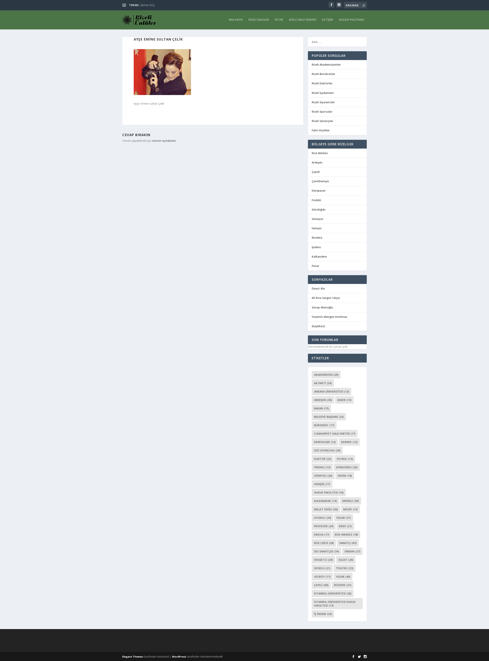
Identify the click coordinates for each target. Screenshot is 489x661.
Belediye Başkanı (329, 417)
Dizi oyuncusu (327, 450)
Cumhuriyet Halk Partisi (334, 433)
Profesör (323, 526)
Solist (345, 560)
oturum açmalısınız (164, 140)
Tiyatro (344, 568)
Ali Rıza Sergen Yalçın (326, 298)
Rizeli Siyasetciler (323, 102)
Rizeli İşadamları (323, 93)
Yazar (343, 576)
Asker (344, 400)
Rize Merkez (320, 153)
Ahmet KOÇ (147, 5)
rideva (321, 534)
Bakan (321, 408)
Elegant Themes (132, 656)
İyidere (316, 247)
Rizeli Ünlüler (259, 19)
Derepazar (319, 190)
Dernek (349, 442)
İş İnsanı (323, 614)
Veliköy (322, 576)
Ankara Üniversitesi (331, 391)
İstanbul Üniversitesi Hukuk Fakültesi (334, 603)
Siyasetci (323, 560)
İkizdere (317, 237)
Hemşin (317, 228)
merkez (350, 501)
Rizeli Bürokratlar (323, 74)
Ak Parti (323, 383)
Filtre (279, 19)
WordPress (179, 656)
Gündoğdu (318, 209)
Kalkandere (319, 256)
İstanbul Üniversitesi (332, 593)
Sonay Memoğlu (323, 307)
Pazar (315, 266)
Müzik (350, 509)
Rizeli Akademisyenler (326, 64)
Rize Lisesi (324, 543)
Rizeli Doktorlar (322, 83)
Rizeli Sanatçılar (322, 121)
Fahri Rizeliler (321, 130)
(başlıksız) (318, 326)
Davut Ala (318, 288)
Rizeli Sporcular (322, 111)
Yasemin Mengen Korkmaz (329, 317)
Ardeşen (317, 162)
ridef (345, 526)
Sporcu (322, 568)
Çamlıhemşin (320, 181)
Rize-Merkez (346, 534)
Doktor (322, 459)
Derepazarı (325, 442)
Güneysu (317, 219)
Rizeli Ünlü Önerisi (302, 19)
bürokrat (324, 425)
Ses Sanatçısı (326, 551)
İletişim (327, 19)
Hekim (345, 475)
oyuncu (322, 518)
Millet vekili (326, 509)
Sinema (352, 551)
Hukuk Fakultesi (328, 492)
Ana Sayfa (236, 19)
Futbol (345, 459)
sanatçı (347, 543)
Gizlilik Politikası (351, 19)
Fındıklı (316, 200)
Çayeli (316, 172)
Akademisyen (326, 374)
